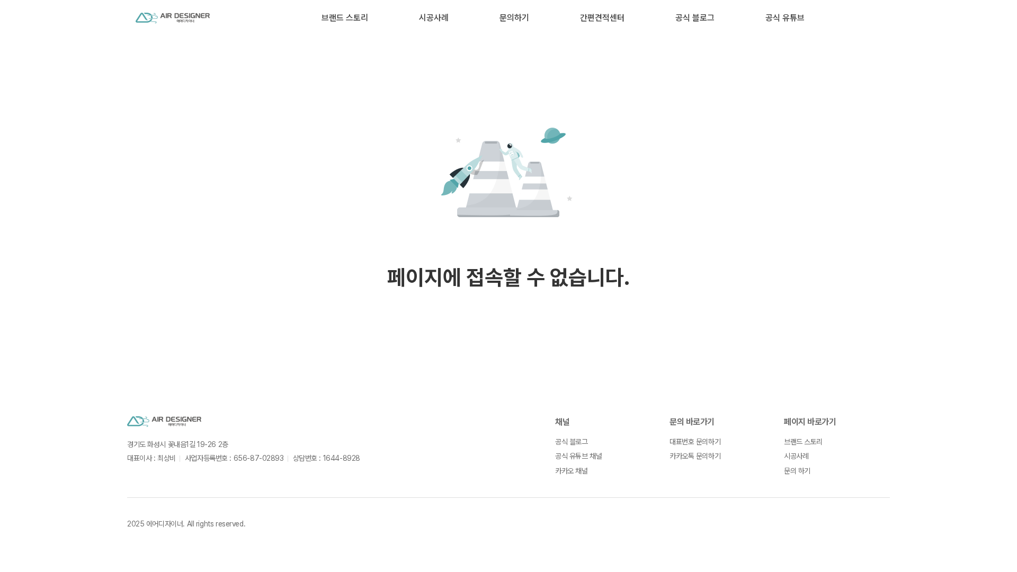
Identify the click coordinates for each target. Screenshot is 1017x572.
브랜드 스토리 (345, 18)
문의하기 (514, 18)
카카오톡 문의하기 (695, 456)
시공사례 (434, 18)
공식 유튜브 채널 (578, 456)
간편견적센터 (602, 18)
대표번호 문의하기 (695, 441)
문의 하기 (797, 471)
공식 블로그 (695, 18)
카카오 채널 (571, 471)
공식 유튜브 (785, 18)
